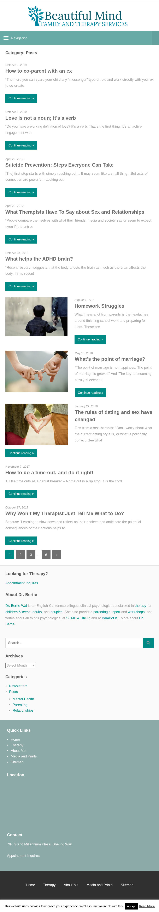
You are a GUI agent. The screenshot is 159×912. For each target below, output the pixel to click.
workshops (136, 612)
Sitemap (17, 762)
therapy (140, 606)
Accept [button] (131, 906)
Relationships (23, 710)
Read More (147, 906)
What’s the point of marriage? (110, 359)
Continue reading (19, 98)
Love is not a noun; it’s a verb (40, 118)
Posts (13, 692)
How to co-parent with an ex (38, 71)
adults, (38, 612)
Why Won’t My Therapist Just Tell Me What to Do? (64, 513)
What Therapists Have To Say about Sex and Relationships (74, 212)
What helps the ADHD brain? (39, 259)
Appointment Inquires (21, 583)
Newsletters (18, 686)
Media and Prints (24, 756)
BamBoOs (110, 618)
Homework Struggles (99, 306)
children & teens (17, 612)
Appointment (16, 856)
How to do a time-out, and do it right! (49, 472)
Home (15, 739)
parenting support (106, 612)
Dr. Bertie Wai (16, 606)
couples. (57, 612)
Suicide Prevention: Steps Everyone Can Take (59, 165)
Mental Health (23, 699)
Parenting (20, 705)
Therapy (17, 745)
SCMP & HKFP (77, 618)
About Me (18, 751)
